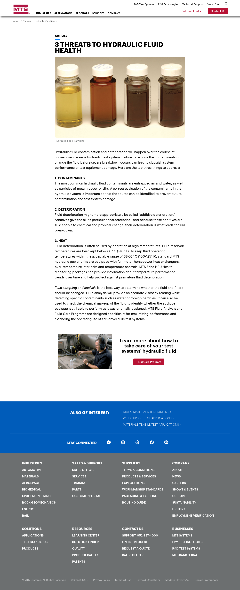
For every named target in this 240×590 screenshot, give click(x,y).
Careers (179, 483)
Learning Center (85, 535)
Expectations (133, 483)
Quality (78, 548)
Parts (76, 489)
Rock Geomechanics (39, 502)
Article (61, 36)
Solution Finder (191, 10)
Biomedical (31, 489)
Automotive (32, 470)
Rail (25, 515)
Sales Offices (83, 470)
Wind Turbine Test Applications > (148, 418)
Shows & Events (185, 489)
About (177, 470)
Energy (28, 509)
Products (82, 13)
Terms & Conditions (138, 470)
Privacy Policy (101, 579)
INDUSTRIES (32, 463)
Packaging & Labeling (139, 496)
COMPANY (181, 463)
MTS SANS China (184, 555)
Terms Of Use (123, 579)
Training (79, 483)
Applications (63, 13)
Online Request (135, 542)
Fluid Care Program (148, 361)
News (176, 476)
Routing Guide (134, 502)
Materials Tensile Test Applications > (152, 424)
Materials (30, 476)
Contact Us (218, 10)
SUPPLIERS (131, 463)
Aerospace (31, 483)
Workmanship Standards (142, 489)
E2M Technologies (187, 542)
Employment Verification (193, 515)
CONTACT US (133, 529)
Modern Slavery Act (177, 579)
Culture (179, 496)
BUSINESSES (182, 529)
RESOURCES (82, 529)
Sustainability (184, 502)
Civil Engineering (36, 496)
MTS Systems (182, 535)
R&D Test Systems (186, 548)
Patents (78, 561)
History (178, 509)
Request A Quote (136, 548)
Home (15, 21)
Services (98, 13)
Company (114, 13)
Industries (43, 13)
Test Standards (35, 542)
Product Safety (85, 555)
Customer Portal (86, 496)
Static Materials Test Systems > (147, 412)
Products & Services (139, 476)
